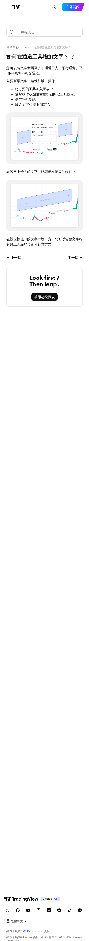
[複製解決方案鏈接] (73, 57)
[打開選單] (6, 7)
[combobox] (44, 32)
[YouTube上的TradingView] (28, 910)
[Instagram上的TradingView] (38, 910)
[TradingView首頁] (16, 7)
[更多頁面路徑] (27, 47)
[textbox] (46, 32)
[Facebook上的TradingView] (18, 910)
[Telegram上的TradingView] (59, 910)
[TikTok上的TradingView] (70, 910)
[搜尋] (53, 7)
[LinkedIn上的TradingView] (49, 910)
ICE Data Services (33, 931)
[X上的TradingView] (7, 910)
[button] (12, 47)
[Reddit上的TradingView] (80, 910)
